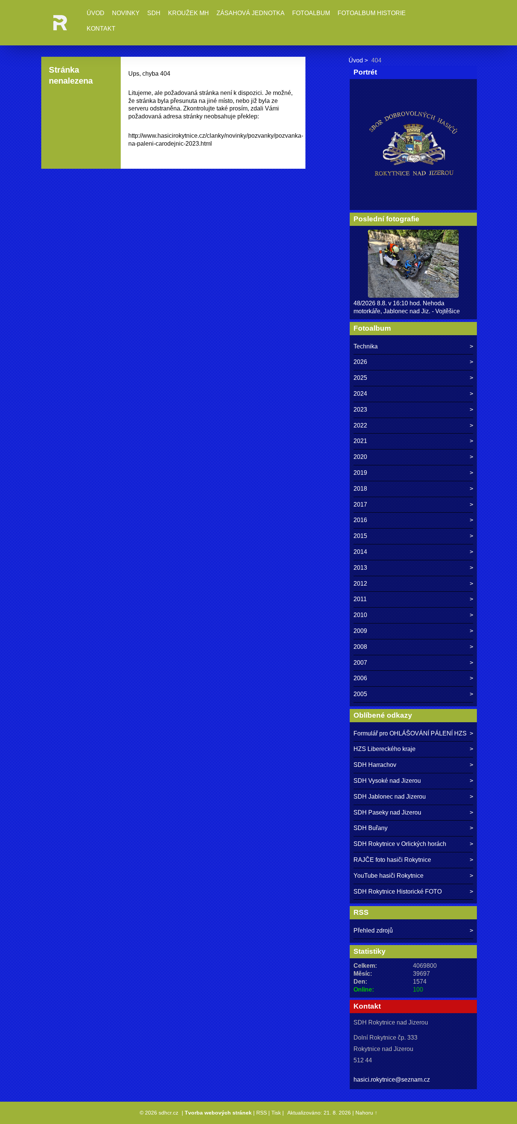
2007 (360, 662)
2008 (360, 647)
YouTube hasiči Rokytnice (388, 875)
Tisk (276, 1113)
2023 (360, 409)
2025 (360, 378)
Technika (365, 346)
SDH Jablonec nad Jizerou (389, 796)
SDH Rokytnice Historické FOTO (397, 891)
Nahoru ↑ (366, 1113)
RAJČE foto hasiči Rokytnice (392, 860)
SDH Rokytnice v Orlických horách (399, 844)
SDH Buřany (370, 828)
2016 (360, 520)
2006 (360, 678)
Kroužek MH (188, 13)
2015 (360, 536)
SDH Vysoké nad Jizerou (387, 780)
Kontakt (101, 28)
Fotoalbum (311, 13)
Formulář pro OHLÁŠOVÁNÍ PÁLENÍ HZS (410, 733)
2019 (360, 472)
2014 (360, 552)
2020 (360, 457)
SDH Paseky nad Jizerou (387, 812)
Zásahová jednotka (250, 13)
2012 (360, 583)
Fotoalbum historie (372, 13)
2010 (360, 615)
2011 (360, 599)
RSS (261, 1113)
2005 (360, 694)
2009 (360, 631)
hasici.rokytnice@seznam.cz (391, 1079)
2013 (360, 567)
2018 (360, 488)
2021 (360, 441)
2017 (360, 504)
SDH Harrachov (374, 765)
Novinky (126, 13)
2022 (360, 425)
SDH (153, 13)
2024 (360, 393)
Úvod (95, 13)
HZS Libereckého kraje (384, 749)
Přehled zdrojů (373, 930)
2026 (360, 362)
